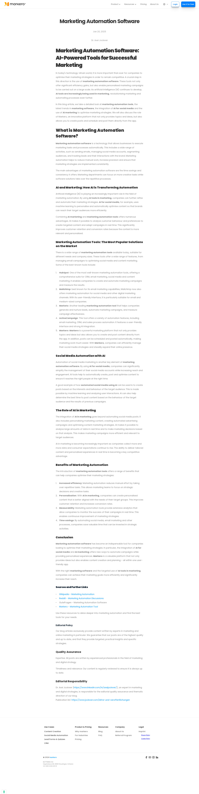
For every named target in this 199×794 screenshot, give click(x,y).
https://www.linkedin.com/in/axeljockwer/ (95, 687)
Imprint (142, 731)
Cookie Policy (145, 738)
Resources (129, 4)
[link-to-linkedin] (157, 757)
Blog (100, 731)
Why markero (81, 731)
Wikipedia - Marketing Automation (76, 594)
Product (114, 4)
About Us (154, 4)
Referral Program (123, 735)
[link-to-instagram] (153, 757)
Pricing (143, 4)
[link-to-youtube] (150, 757)
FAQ (100, 735)
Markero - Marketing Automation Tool (78, 606)
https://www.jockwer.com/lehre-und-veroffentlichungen (101, 699)
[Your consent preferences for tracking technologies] (4, 792)
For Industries (81, 735)
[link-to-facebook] (146, 757)
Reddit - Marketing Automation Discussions (81, 598)
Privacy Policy (145, 735)
